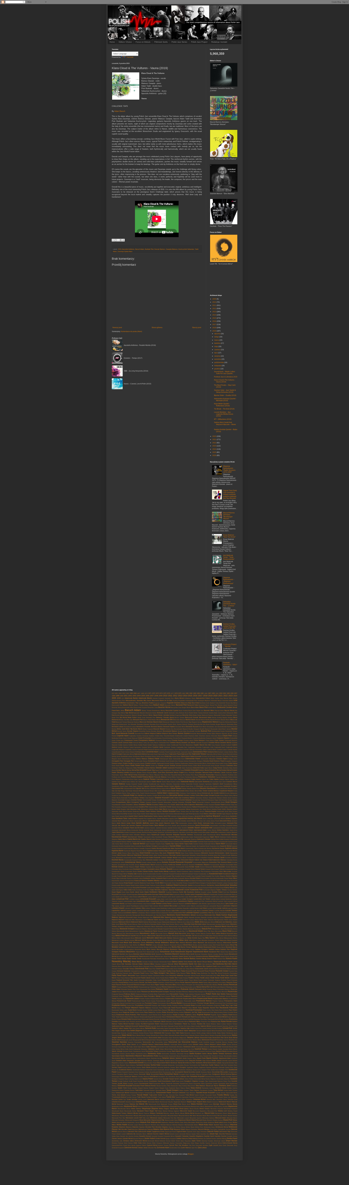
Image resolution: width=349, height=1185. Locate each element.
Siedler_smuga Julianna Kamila (206, 1033)
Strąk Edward (206, 1060)
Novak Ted (187, 956)
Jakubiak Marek (117, 821)
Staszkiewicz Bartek (187, 1056)
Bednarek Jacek (162, 713)
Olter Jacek (185, 966)
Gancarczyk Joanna (145, 781)
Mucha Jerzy (167, 947)
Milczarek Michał (140, 940)
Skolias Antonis (226, 1035)
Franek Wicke (171, 777)
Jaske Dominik (182, 828)
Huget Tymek (141, 813)
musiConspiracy (129, 949)
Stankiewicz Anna (141, 1053)
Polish (208, 994)
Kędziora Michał (142, 850)
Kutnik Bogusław (132, 894)
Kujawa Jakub (170, 887)
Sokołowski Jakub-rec (202, 1047)
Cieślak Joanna (123, 745)
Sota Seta (191, 1049)
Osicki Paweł (160, 968)
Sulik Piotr (223, 1065)
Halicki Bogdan (121, 809)
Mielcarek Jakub (153, 938)
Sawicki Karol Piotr (196, 1028)
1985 (202, 693)
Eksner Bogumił (147, 772)
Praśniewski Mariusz (204, 1001)
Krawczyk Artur (129, 880)
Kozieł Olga (115, 878)
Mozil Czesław (225, 945)
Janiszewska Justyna (185, 823)
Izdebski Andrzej (176, 816)
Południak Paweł (117, 996)
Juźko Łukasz (116, 834)
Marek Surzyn (225, 924)
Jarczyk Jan (116, 825)
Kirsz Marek (135, 853)
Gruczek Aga (196, 800)
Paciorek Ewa (232, 971)
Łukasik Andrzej (155, 912)
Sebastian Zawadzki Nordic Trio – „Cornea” (229, 604)
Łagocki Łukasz (232, 908)
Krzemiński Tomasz (182, 883)
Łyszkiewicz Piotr (205, 912)
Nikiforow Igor (159, 956)
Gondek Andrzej (219, 793)
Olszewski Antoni (148, 966)
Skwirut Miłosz (197, 1040)
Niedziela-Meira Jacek (187, 954)
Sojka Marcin (142, 1047)
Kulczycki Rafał (208, 887)
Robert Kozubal (228, 1012)
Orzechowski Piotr (141, 969)
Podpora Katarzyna (142, 994)
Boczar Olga (187, 722)
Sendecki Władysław (170, 1030)
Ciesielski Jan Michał (188, 742)
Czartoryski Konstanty (167, 749)
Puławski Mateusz (145, 1007)
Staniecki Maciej (221, 1051)
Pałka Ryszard (181, 973)
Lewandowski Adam (143, 901)
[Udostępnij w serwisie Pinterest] (123, 240)
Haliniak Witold (153, 809)
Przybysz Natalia (166, 1005)
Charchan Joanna (204, 736)
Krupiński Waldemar (140, 883)
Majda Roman (137, 917)
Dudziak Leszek (163, 765)
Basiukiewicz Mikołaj (158, 710)
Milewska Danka (152, 940)
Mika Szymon (210, 938)
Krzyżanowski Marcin (118, 885)
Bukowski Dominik (127, 733)
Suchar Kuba (156, 1065)
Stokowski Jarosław (133, 1060)
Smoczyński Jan (174, 1042)
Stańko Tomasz (218, 1053)
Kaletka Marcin (146, 839)
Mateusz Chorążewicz (194, 929)
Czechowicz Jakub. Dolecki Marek (205, 749)
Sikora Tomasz (145, 1035)
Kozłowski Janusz (149, 878)
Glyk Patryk (129, 791)
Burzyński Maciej (195, 733)
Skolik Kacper (130, 1037)
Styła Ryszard (120, 1065)
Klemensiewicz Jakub (222, 853)
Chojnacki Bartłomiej (198, 738)
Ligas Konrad (211, 903)
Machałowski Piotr (224, 912)
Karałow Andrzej (198, 844)
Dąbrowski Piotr (186, 754)
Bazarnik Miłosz (209, 710)
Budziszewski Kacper (218, 731)
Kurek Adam (126, 892)
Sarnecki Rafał (150, 1028)
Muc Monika (158, 947)
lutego (216, 337)
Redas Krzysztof (167, 1012)
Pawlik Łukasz (205, 978)
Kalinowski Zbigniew (190, 839)
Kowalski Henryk (180, 876)
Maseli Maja (115, 929)
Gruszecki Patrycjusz (207, 800)
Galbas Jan (233, 779)
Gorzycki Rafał (128, 795)
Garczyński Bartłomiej (202, 781)
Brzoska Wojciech (156, 731)
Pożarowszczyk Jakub (163, 1001)
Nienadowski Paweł (122, 956)
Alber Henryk (233, 698)
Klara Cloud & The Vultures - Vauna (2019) (224, 381)
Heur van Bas (190, 811)
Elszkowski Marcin (172, 772)
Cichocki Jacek (117, 742)
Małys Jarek (115, 924)
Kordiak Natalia (194, 867)
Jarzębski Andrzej (231, 825)
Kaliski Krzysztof (224, 839)
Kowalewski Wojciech (230, 874)
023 (113, 693)
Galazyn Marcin (224, 779)
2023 (214, 446)
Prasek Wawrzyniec (177, 1001)
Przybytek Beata (189, 1005)
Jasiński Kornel (172, 828)
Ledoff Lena (215, 896)
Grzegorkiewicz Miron (123, 802)
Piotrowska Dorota (174, 989)
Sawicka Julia (185, 1028)
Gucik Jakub (175, 804)
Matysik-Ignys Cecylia (175, 931)
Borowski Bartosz (157, 726)
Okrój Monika (188, 961)
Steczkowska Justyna (230, 1056)
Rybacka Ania (215, 1021)
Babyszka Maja (186, 703)
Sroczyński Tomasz (152, 1051)
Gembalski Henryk (162, 786)
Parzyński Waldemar (176, 975)
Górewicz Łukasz (189, 795)
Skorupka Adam (167, 1037)
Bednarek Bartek (151, 713)
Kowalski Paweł (200, 876)
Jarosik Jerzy (176, 825)
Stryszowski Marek (163, 1062)
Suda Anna (204, 1065)
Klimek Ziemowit (142, 855)
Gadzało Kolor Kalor (170, 779)
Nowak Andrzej (214, 956)
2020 (214, 436)
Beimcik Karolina (208, 713)
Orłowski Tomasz (117, 968)
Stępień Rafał (201, 1058)
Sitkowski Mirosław (174, 1035)
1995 (228, 693)
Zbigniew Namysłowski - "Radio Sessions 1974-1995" (229, 469)
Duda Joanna (232, 763)
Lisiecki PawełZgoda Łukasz (135, 906)
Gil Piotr (147, 788)
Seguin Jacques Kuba (122, 1030)
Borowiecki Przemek (143, 726)
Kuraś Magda (116, 892)
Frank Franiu (180, 777)
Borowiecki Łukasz (130, 726)
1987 (209, 693)
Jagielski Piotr (142, 818)
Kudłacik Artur (151, 887)
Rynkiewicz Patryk (180, 1024)
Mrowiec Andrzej (149, 947)
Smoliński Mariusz (221, 1042)
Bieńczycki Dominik (191, 717)
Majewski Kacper (218, 917)
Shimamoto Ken (159, 1033)
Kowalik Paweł (116, 876)
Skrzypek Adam (151, 1040)
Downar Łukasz (117, 763)
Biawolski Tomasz (231, 715)
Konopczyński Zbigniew (217, 864)
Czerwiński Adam (151, 752)
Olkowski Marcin (138, 966)
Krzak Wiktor (159, 883)
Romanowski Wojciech (174, 1017)
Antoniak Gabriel (227, 700)
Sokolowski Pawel (162, 1047)
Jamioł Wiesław (191, 821)
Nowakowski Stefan (176, 958)
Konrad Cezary (117, 867)
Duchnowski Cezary (222, 763)
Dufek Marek (197, 765)
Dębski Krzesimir (195, 756)
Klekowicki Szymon (207, 853)
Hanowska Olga (173, 809)
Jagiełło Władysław (163, 818)
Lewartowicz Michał (211, 901)
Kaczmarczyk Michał (213, 834)
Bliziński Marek (190, 719)
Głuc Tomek (203, 791)
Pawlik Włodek (225, 978)
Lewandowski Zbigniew (185, 901)
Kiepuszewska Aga (198, 850)
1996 (232, 693)
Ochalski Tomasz (147, 961)
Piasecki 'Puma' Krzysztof (124, 984)
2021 (214, 439)
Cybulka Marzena (123, 747)
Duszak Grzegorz (220, 765)
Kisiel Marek (155, 853)
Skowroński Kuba (206, 1037)
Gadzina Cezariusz (184, 779)
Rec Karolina (157, 1012)
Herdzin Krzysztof (168, 811)
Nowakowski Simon (163, 958)
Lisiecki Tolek (148, 906)
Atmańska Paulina (148, 703)
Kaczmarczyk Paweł (119, 837)
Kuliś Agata (119, 890)
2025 (214, 452)
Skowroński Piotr (218, 1037)
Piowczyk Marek (212, 989)
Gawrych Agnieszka (205, 784)
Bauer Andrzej (183, 710)
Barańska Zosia (153, 707)
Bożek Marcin (137, 729)
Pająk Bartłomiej (117, 973)
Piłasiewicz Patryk (231, 987)
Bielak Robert (132, 717)
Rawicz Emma (139, 1012)
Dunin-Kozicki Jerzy (208, 765)
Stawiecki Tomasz (217, 1056)
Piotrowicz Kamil (162, 989)
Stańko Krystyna (195, 1053)
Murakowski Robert (209, 947)
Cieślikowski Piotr (176, 745)
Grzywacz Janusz (132, 804)
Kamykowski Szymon (226, 841)
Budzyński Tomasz (231, 731)
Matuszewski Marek (123, 931)
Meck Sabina (216, 933)
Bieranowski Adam (205, 717)
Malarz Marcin (199, 919)
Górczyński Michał (176, 795)
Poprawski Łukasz (132, 998)
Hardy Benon (207, 809)
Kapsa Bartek (179, 844)
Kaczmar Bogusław (172, 834)
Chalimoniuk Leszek (181, 736)
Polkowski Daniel (231, 994)
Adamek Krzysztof (158, 698)
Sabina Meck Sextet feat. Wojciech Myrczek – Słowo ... (225, 424)
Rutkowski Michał (182, 1021)
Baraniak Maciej (117, 707)
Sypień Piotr (229, 1067)
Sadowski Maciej (144, 1026)
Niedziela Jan (160, 954)
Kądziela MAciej (231, 848)
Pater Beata (221, 975)
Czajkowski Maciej (231, 747)
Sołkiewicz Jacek (154, 1049)
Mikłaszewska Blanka (230, 938)
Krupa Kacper (128, 883)
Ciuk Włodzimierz (187, 745)
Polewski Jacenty (200, 994)
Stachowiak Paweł (187, 1051)
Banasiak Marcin (170, 705)
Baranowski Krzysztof (141, 707)
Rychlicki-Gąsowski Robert (150, 1024)
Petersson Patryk (163, 982)
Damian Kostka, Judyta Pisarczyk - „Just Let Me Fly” (230, 626)
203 (122, 698)
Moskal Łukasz (208, 945)
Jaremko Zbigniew (135, 825)
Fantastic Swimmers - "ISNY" (230, 664)
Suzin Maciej (146, 1067)
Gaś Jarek (222, 781)
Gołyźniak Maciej (195, 793)
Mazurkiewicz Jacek (147, 933)
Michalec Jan (190, 935)
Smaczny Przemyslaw (135, 1042)
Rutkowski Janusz (171, 1021)
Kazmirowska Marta (191, 848)
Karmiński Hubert (129, 846)
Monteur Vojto (128, 945)
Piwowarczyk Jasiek (134, 991)
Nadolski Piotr (225, 949)
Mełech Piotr (120, 936)
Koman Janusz (156, 862)
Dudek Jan (154, 765)
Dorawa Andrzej (183, 761)
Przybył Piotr (130, 1005)
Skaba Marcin (204, 1035)
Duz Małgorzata (128, 768)
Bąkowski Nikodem (139, 713)
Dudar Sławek (145, 765)
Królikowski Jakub (225, 880)
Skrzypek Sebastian (162, 1040)
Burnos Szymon (184, 733)
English (181, 772)
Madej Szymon (221, 915)
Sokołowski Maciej (227, 1047)
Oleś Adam (197, 964)
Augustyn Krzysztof (160, 703)
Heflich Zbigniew (227, 809)
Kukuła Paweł (180, 887)
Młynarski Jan (202, 942)
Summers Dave (232, 1065)
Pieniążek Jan (190, 984)
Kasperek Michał (225, 846)
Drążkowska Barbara (187, 763)
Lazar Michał (189, 896)
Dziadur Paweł (179, 770)
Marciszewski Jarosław (214, 924)
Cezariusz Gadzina (148, 736)
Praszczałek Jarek (189, 1001)
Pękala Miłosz (207, 982)
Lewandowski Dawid (157, 901)
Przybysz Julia (155, 1005)
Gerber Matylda (174, 786)
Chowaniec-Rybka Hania (163, 740)
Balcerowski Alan (117, 705)
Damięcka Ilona (212, 752)
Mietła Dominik (192, 938)
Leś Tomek (206, 899)
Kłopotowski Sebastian (188, 855)
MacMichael (200, 915)
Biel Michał (123, 717)
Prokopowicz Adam (230, 1001)
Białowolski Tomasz (220, 715)
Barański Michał (164, 707)
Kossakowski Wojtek (118, 871)
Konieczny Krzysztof (188, 864)
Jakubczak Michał (219, 818)
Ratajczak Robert (128, 1012)
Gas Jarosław (214, 781)
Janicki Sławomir (164, 823)
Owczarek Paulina (165, 971)
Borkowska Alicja (232, 724)
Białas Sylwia (197, 715)
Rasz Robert (233, 1010)
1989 (213, 693)
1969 (142, 693)
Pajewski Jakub (127, 973)
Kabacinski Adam (127, 834)
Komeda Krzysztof (168, 862)
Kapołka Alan (169, 844)
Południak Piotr (128, 996)
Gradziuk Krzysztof (162, 798)
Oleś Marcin (232, 964)
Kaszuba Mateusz (133, 848)
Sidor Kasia (180, 1033)
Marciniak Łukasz (201, 924)
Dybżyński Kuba (198, 768)
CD (231, 733)
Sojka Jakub (133, 1047)
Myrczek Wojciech (163, 949)
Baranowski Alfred (128, 707)
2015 (214, 318)
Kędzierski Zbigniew (130, 850)
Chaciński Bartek (169, 736)
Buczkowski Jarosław (193, 731)
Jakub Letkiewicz (208, 818)
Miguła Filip (201, 938)
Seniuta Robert (201, 1030)
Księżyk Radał (129, 885)
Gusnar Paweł (219, 804)
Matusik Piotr (206, 929)
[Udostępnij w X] (118, 240)
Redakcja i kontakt (219, 42)
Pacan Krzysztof (198, 971)
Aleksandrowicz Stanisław (134, 700)
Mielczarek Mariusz (165, 938)
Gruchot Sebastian (185, 800)
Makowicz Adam (176, 920)
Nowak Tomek (136, 958)
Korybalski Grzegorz (140, 869)
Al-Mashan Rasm (189, 698)
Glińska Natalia (186, 788)
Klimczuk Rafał (132, 855)
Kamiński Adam (178, 841)
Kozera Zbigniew (231, 876)
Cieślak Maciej (132, 745)
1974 (161, 693)
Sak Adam (164, 1026)
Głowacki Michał (138, 791)
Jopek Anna (233, 830)
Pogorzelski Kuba (163, 994)
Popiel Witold (201, 996)
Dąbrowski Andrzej (140, 754)
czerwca (217, 350)
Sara (133, 1028)
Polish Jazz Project (199, 42)
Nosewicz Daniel (177, 956)
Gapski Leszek (175, 781)
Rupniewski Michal (213, 1019)
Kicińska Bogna (164, 850)
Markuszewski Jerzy (175, 926)
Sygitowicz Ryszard (205, 1067)
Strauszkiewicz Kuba (181, 1060)
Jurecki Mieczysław (192, 832)
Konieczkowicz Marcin (147, 864)
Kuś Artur (226, 892)
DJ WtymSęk (233, 756)
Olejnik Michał (116, 964)
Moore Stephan (146, 945)
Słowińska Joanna (222, 1040)
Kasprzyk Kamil (122, 848)
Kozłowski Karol (161, 878)
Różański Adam (136, 1019)
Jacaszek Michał (199, 816)
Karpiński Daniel (204, 846)
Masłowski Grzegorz (127, 929)
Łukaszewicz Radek (166, 912)
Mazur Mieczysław (216, 931)
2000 (121, 696)
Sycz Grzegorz (181, 1067)
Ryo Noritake (192, 1024)
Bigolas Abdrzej (227, 717)
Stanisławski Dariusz (118, 1053)
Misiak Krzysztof (232, 940)
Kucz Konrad (128, 887)
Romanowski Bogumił (146, 1017)
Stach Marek (176, 1051)
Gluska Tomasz (232, 788)
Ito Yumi (234, 813)
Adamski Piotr (169, 698)
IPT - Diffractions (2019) (222, 419)
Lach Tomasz (124, 896)
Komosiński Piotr (214, 862)
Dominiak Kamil (164, 761)
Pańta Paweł (116, 975)
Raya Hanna (148, 1012)
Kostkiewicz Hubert (175, 871)
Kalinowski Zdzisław (203, 839)
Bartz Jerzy (120, 710)
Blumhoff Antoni (215, 719)
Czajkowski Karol (219, 747)
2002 (130, 696)
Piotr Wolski (151, 989)
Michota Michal (232, 935)
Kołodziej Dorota (232, 860)
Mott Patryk (216, 945)
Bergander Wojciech (130, 715)
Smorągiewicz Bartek (119, 1044)
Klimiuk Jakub (153, 855)
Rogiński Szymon (216, 1014)
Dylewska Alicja (227, 768)
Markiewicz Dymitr (123, 926)
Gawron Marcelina (166, 784)
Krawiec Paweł (164, 880)
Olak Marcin (197, 961)
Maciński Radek (161, 915)
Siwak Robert (184, 1035)
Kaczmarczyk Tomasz (135, 837)
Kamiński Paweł (202, 841)
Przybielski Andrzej (119, 1005)
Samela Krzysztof (216, 1026)
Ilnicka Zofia (208, 813)
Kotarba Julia (132, 874)
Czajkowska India (207, 747)
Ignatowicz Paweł (198, 813)
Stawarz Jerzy (198, 1056)
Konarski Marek (226, 862)
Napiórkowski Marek (200, 952)
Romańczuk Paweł (188, 1017)
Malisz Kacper (157, 922)
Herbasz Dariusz (156, 811)
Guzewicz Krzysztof (121, 807)
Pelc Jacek (134, 980)
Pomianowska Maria (140, 996)
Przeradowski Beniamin (189, 1003)
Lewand (120, 901)
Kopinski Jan (150, 867)
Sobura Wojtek (221, 1044)
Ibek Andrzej (169, 813)
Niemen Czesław (213, 954)
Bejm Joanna (218, 713)
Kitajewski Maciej (173, 853)
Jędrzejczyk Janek (160, 830)
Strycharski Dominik (136, 1063)
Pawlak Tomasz (183, 978)
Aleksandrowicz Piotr (118, 700)
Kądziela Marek (117, 851)
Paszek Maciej (200, 975)
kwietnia (217, 343)
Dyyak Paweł (159, 770)
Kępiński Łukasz (152, 850)
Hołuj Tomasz (233, 811)
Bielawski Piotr (150, 717)
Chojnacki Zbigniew (222, 738)
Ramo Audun (207, 1010)
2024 (214, 449)
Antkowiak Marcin (216, 700)
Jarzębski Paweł (128, 828)
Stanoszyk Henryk (183, 1053)
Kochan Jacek (219, 857)
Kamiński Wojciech (214, 841)
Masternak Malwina (141, 929)
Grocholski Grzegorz (124, 800)
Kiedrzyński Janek (175, 850)
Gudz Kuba (184, 804)
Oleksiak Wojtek (137, 964)
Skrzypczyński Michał (139, 1040)
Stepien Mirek (191, 1058)
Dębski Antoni (185, 756)
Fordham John (232, 775)
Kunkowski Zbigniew (209, 890)
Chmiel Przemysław (144, 738)
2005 (143, 696)
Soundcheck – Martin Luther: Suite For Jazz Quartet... (224, 372)
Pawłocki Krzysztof (122, 980)
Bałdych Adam (158, 705)
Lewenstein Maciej (118, 903)
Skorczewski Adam (155, 1037)
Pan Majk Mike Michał (215, 973)
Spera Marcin (233, 1049)
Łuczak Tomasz (231, 910)
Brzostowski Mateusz (170, 731)
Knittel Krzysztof (142, 857)
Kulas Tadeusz (198, 887)
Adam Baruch (119, 111)
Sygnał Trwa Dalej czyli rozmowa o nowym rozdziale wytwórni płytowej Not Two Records (230, 494)
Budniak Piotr (149, 249)
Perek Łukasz (202, 980)
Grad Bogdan (149, 798)
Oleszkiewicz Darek (186, 964)
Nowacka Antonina (202, 956)
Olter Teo (192, 966)
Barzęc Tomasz (147, 710)
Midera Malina (116, 938)
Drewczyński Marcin (200, 763)
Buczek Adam (182, 731)
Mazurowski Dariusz (161, 933)
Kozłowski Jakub (137, 878)
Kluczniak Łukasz (175, 855)
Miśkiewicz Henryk (153, 942)
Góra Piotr (165, 795)
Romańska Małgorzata (202, 1017)
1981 (187, 693)
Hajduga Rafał (219, 807)
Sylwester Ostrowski (218, 1067)
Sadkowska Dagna (118, 1026)
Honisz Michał (116, 813)
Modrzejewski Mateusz (215, 942)
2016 (214, 321)
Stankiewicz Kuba (154, 1053)
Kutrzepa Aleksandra (145, 894)
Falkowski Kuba (207, 772)
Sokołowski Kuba (215, 1047)
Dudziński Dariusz (187, 765)
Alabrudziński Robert (203, 698)
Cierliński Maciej (175, 742)
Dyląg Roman (217, 768)
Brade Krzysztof (148, 729)
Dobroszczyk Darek (166, 758)
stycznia (217, 334)
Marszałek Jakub (187, 926)
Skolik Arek (121, 1038)
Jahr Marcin (197, 818)
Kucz (113, 887)
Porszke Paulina (144, 998)
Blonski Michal (200, 719)
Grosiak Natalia (162, 800)
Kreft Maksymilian (183, 880)
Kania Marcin (119, 844)
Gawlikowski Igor (154, 784)
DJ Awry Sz (205, 756)
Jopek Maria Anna (118, 832)
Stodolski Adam (121, 1060)
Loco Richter (182, 906)
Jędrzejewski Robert (186, 830)
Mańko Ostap (161, 924)
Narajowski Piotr (214, 952)
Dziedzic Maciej (203, 770)
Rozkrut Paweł (116, 1019)
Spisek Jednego (117, 1051)
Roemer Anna (157, 1014)
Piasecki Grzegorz (139, 984)
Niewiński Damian (148, 956)
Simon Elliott (164, 1035)
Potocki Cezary (150, 1001)
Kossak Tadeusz (219, 869)
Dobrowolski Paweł (192, 759)
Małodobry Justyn (231, 922)
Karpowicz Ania (214, 846)
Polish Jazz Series (179, 42)
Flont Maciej (195, 775)
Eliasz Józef (157, 772)
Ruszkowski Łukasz (146, 1021)
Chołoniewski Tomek (131, 740)
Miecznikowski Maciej (127, 938)
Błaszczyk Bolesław (146, 722)
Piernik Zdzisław (223, 984)
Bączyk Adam (219, 710)
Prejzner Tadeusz (218, 1001)
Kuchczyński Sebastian (186, 249)
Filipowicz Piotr (158, 775)
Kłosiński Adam (212, 855)
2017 (214, 324)
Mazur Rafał (226, 931)
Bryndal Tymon (122, 731)
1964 (127, 693)
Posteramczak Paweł (138, 1001)
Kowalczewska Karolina (154, 874)
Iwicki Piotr (167, 816)
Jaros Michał (159, 825)
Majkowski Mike (130, 919)
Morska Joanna (198, 945)
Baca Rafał (195, 703)
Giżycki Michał (165, 788)
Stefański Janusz (168, 1058)
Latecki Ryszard (162, 896)
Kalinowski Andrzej (167, 839)
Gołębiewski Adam (173, 793)
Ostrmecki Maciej (213, 968)
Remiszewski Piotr (207, 1012)
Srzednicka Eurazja (165, 1051)
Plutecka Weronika (221, 991)
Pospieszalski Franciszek (173, 998)
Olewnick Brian (116, 966)
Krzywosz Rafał (232, 883)
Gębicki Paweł (184, 786)
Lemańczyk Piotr (122, 899)
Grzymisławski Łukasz (118, 804)
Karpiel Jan (195, 846)
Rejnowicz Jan (189, 1012)
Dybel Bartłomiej (187, 768)
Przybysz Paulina (177, 1005)
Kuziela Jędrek (190, 894)
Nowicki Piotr (221, 958)
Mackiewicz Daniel (174, 915)
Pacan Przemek (209, 971)
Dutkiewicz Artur (231, 765)
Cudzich (228, 745)
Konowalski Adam (231, 864)
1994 (224, 693)
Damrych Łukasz (223, 752)
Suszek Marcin (127, 1067)
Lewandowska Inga (129, 901)
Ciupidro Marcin (199, 745)
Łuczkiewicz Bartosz (130, 912)
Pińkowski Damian (126, 989)
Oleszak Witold (173, 964)
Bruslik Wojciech (205, 729)
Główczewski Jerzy (182, 791)
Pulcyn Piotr (120, 1007)
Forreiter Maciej (125, 777)
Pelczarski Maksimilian (145, 980)
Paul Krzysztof (135, 978)
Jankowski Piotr (232, 823)
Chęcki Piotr (227, 736)
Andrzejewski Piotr (191, 700)
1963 (123, 693)
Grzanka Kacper (227, 800)
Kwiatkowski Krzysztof (216, 894)
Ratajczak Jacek (117, 1012)
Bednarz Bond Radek (186, 713)
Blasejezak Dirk (167, 720)
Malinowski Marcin (124, 922)
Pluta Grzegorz (199, 991)
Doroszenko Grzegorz (196, 761)
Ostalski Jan (181, 968)
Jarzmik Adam (139, 828)
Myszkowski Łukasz (188, 949)
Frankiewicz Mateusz (191, 777)
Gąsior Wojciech (138, 786)
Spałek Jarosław (223, 1049)
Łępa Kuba (175, 910)
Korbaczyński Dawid (182, 867)
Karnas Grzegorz (152, 846)
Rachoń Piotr (214, 1007)
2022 (214, 443)
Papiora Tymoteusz (154, 975)
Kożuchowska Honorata (208, 878)
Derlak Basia (176, 756)
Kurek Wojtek (144, 892)
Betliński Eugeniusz (176, 715)
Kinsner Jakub (116, 853)
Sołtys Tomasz (173, 1049)
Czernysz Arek (140, 752)
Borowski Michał (180, 726)
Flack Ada (167, 775)
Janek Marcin (121, 823)
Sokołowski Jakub (189, 1047)
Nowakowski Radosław (149, 958)
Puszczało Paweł (169, 1007)
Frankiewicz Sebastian (206, 777)
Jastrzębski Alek (206, 828)
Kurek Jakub (134, 892)
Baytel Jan (199, 710)
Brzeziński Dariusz (145, 731)
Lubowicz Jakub (130, 908)
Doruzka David (208, 761)
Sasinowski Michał (174, 1028)
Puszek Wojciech (182, 1007)
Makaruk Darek (153, 919)
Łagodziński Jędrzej (118, 910)
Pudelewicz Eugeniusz (213, 1005)
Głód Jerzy (157, 791)
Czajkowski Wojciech (118, 749)
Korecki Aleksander (206, 867)
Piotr (134, 989)
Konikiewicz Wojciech (202, 864)
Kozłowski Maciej (172, 878)
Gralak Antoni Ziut (175, 798)
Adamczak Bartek (131, 698)
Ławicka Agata (155, 910)
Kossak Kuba (209, 869)
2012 (214, 308)
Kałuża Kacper (141, 841)
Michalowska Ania (200, 935)
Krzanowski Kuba (169, 883)
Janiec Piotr (174, 823)
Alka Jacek (147, 700)
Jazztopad (115, 830)
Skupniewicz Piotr (186, 1040)
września (217, 359)
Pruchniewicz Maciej (164, 1003)
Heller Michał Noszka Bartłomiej (129, 811)
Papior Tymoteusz (141, 975)
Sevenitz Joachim (126, 1033)
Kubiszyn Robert (172, 885)
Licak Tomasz (156, 903)
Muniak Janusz (197, 947)
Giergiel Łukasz (218, 786)
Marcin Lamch (179, 924)
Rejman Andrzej (179, 1012)
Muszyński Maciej (140, 949)
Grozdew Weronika (173, 800)
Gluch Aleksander (221, 788)
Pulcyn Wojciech (131, 1008)
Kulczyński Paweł (218, 887)
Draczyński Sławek (139, 763)
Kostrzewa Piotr (199, 871)
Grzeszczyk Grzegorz (203, 802)
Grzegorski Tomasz (138, 802)
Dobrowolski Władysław (208, 758)
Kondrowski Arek (123, 864)
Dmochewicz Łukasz (128, 758)
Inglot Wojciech (227, 813)
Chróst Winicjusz (199, 740)
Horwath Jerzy (132, 813)
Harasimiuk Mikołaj (184, 809)
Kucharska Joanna (213, 885)
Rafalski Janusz (142, 1010)
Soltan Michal (120, 1049)
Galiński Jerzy (116, 781)
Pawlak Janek (155, 978)
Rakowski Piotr (180, 1010)
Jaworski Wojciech (231, 828)
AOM (235, 700)
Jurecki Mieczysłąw (204, 832)
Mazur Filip (207, 931)
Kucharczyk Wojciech (199, 885)
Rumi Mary (204, 1019)
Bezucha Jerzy (187, 715)
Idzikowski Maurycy (180, 813)
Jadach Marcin (133, 818)
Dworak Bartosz (159, 249)
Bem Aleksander (228, 713)
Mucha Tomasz (186, 947)
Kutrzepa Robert (157, 894)
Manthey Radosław (151, 924)
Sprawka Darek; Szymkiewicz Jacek (134, 1051)
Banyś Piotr (213, 705)
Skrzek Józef (116, 1040)
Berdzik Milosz (119, 715)
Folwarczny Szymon (221, 775)
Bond (158, 724)
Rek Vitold (198, 1012)
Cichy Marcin (154, 742)
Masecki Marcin (221, 926)
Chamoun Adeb (193, 736)
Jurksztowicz (222, 832)
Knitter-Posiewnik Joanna (157, 857)
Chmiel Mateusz (132, 738)
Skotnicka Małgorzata (179, 1037)
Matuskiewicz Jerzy (218, 929)
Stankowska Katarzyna (169, 1053)
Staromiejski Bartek (118, 1056)
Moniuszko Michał (117, 945)
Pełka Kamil (157, 980)
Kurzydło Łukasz (206, 892)
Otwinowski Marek (153, 971)
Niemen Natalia (223, 954)
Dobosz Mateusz (141, 758)
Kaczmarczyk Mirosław (229, 834)
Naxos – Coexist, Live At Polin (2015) (137, 384)
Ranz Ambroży (223, 1010)
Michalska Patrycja (212, 935)
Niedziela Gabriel (138, 954)
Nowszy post (117, 327)
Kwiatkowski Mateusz (230, 894)
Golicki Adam (162, 793)
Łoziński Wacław (219, 910)
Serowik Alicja (116, 1033)
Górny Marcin (224, 795)
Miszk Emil (128, 942)
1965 (131, 693)
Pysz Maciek (192, 1007)
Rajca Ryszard (162, 1010)
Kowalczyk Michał (180, 874)
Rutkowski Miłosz (195, 1021)
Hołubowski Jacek (222, 811)
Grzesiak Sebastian (178, 802)
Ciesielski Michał (225, 742)
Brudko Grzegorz (194, 729)
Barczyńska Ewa (176, 707)
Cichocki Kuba (127, 742)
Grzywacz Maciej (145, 804)
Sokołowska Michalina (176, 1047)
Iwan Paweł (115, 816)
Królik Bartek (215, 880)
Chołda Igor (120, 740)
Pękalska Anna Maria (219, 982)
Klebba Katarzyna (195, 853)
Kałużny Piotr (159, 841)
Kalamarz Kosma (225, 837)
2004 (139, 696)
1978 (176, 693)
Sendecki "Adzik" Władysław (186, 1030)
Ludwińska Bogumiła (182, 908)
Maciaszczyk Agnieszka (124, 915)
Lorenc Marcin (190, 906)
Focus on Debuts (143, 42)
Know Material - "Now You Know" (229, 536)
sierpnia (217, 356)
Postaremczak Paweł (124, 1001)
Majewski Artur (158, 917)
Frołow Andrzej (232, 777)
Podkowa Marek (129, 994)
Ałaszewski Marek (158, 700)
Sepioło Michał (211, 1030)
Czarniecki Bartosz (154, 749)
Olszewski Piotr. (175, 966)
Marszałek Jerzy (198, 926)
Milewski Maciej (162, 940)
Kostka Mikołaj (163, 871)
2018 (214, 328)
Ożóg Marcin (176, 971)
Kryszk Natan (150, 883)
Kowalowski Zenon (139, 876)
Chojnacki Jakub (211, 738)
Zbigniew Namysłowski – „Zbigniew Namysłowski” (228, 580)
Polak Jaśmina (189, 994)
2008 (156, 696)
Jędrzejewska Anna (172, 830)
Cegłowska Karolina (135, 736)
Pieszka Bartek (133, 987)
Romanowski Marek (160, 1017)
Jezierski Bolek (148, 830)
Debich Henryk (222, 754)
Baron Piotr (203, 707)
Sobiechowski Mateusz (162, 1044)
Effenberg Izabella (123, 772)
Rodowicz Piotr (135, 1014)
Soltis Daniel (129, 1049)
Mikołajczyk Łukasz (118, 940)
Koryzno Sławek (166, 869)
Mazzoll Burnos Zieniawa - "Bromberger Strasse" (229, 516)
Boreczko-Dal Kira (199, 724)
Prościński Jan (139, 1003)
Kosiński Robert (190, 869)
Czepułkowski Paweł (118, 752)
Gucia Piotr (167, 804)
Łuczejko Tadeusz (117, 912)
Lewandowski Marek (170, 901)
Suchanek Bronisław (143, 1065)
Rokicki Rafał (124, 1017)
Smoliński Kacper (209, 1042)
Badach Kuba (214, 703)
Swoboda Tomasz (169, 1067)
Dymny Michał (131, 770)
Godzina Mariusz (213, 791)
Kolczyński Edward (187, 860)
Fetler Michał (128, 775)
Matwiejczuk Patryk (150, 931)
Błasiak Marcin (225, 719)
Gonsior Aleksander (231, 793)
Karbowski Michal (209, 844)
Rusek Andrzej (223, 1019)
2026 (214, 455)
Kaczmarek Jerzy (149, 837)
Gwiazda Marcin (154, 807)
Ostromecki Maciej (225, 968)
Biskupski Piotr (138, 719)
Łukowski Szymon (192, 913)
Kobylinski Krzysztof (193, 857)
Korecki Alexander (219, 867)
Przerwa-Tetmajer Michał (205, 1003)
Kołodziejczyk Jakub (118, 862)
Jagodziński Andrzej (185, 818)
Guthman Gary (229, 804)
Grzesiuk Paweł (190, 802)
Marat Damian (170, 924)
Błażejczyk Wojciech (169, 722)
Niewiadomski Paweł (136, 956)
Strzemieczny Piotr (189, 1062)
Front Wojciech (116, 779)
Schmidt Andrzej (217, 1028)
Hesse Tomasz (180, 811)
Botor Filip (129, 729)
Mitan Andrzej (180, 942)
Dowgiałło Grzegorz (231, 761)
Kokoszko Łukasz (152, 860)
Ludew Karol (171, 908)
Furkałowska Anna (127, 779)
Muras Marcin (221, 947)
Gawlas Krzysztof (131, 784)
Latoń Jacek (171, 896)
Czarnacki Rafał (142, 749)
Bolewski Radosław (137, 724)
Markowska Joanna (162, 926)
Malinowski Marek (137, 922)
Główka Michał (193, 791)
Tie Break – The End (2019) (224, 409)
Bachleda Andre (204, 703)
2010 (214, 302)
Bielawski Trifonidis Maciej (165, 717)
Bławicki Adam (158, 722)
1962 (120, 693)
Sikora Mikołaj (136, 1035)
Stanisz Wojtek (130, 1053)
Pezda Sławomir (185, 982)
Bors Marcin (203, 726)
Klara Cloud (184, 853)
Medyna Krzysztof (227, 933)
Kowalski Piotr (210, 876)
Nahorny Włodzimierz (127, 952)
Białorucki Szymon (207, 715)
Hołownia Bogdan (210, 811)
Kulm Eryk (146, 890)
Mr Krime (127, 947)
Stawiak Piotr (207, 1056)
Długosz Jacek (116, 758)
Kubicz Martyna (161, 885)
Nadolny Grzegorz (201, 949)
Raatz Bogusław (203, 1007)
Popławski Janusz (224, 996)
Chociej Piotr (177, 738)
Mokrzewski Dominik (230, 942)
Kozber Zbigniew (220, 876)
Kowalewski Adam (216, 874)
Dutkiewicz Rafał (117, 768)
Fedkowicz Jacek (219, 772)
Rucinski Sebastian (160, 1019)
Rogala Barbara (167, 1014)
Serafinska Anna (221, 1030)
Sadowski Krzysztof (131, 1026)
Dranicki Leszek (150, 763)
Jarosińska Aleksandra (187, 825)
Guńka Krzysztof (209, 804)
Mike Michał (219, 938)
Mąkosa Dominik (206, 933)
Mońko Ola (136, 945)
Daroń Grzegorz (117, 754)
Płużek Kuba (232, 992)
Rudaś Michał (182, 1019)
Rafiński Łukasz (153, 1010)
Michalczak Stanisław (178, 935)
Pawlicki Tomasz (194, 978)
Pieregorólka (199, 984)
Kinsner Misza (126, 853)
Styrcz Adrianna (131, 1065)
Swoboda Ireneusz (157, 1067)
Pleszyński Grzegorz (162, 991)
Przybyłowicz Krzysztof (143, 1005)
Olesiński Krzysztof (161, 964)
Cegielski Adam (122, 736)
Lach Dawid (115, 896)
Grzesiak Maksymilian (164, 802)
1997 (235, 693)
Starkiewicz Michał (231, 1053)
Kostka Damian (143, 871)
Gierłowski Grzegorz (230, 786)
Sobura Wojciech (210, 1044)
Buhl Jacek (116, 733)
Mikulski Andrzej (129, 940)
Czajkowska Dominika (194, 747)
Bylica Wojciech (217, 733)
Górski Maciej (116, 798)
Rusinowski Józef (123, 1021)
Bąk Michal (121, 713)
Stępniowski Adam (225, 1058)
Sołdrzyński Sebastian (140, 1049)
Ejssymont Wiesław (136, 772)
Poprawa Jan (121, 998)
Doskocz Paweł (219, 761)
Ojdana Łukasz (177, 962)
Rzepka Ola (201, 1024)
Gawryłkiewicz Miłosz (230, 784)
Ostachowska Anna (171, 968)
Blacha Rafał (147, 719)
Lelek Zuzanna (224, 896)
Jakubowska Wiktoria (140, 821)
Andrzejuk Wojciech (204, 700)
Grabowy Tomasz (139, 798)
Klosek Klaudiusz (163, 855)
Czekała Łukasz (222, 749)
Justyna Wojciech (231, 832)
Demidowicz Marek (138, 756)
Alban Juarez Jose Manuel (219, 698)
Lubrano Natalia (150, 908)
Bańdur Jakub (222, 705)
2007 (152, 696)
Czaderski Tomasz (169, 747)
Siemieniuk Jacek (231, 1033)
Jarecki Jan (125, 825)
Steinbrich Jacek (181, 1058)
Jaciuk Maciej (225, 816)
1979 (179, 693)
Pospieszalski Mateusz (220, 998)
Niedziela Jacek (150, 954)
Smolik (200, 1042)
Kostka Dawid (153, 871)
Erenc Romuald (189, 772)
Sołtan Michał (164, 1049)
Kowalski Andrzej (150, 876)
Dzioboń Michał (226, 770)
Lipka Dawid (229, 903)
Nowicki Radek (231, 958)
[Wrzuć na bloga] (115, 240)
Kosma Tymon (200, 869)
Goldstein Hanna (121, 793)
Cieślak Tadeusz (152, 745)
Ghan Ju (192, 786)
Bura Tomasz (173, 733)
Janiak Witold (130, 823)
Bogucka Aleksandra (225, 722)
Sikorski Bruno (155, 1035)
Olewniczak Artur (127, 966)
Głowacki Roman (148, 791)
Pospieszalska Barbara (157, 998)
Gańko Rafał (166, 781)
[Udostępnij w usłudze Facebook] (120, 240)
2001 (126, 696)
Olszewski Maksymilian (162, 966)
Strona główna (157, 327)
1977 (172, 693)
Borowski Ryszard (192, 726)
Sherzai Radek (148, 1033)
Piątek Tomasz (160, 984)
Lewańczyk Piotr (199, 901)
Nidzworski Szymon (118, 954)
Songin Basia (183, 1049)
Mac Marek (215, 912)
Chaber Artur (159, 736)
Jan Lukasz (206, 821)
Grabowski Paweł (126, 798)
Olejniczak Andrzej (220, 962)
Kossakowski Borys (231, 869)
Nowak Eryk (233, 956)
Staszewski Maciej (174, 1056)
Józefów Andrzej (147, 832)
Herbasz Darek (144, 811)
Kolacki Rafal (163, 860)
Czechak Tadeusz (189, 749)
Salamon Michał (205, 1026)
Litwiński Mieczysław (170, 906)
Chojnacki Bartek (186, 738)
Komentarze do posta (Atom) (131, 331)
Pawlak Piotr (173, 978)
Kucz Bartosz (119, 887)
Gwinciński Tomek (165, 807)
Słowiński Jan (233, 1040)
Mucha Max (176, 947)
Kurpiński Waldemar (172, 892)
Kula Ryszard (189, 887)
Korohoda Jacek (127, 869)
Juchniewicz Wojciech (171, 832)
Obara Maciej (137, 962)
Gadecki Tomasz (149, 779)
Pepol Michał (193, 980)
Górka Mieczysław (202, 795)
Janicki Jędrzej (142, 823)
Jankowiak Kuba (208, 823)
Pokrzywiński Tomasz (177, 994)
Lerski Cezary (176, 899)
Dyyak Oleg (151, 770)
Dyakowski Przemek (174, 768)
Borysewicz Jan (212, 726)
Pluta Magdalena (209, 991)
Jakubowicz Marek (128, 821)
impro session (217, 813)
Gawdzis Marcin (231, 781)
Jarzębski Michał (117, 828)
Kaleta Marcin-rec (134, 839)
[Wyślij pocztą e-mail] (113, 240)
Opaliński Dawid (211, 966)
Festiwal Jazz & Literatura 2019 (225, 377)
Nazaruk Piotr (233, 952)
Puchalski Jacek (200, 1005)
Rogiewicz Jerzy (190, 1014)
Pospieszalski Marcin (190, 998)
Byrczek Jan (226, 733)
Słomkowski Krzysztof (209, 1040)
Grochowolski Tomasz (150, 800)
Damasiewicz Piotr (200, 752)
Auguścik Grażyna (173, 703)
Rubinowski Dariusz (148, 1019)
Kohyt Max (142, 860)
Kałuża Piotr (150, 841)
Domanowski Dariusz (141, 761)
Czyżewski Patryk (174, 752)
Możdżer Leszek (118, 947)
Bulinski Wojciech (150, 733)
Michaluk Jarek (223, 935)
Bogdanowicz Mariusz (210, 722)
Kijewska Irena (209, 850)
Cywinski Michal (147, 747)
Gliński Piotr (195, 788)
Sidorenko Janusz (190, 1033)
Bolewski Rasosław (150, 724)
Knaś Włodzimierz (117, 857)
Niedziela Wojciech (172, 954)
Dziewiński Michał (215, 770)
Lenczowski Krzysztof (148, 899)
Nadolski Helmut (214, 949)
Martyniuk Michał (209, 926)
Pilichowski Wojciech (219, 987)
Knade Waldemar (231, 855)
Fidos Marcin (149, 775)
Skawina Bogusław (215, 1035)
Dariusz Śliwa (233, 752)
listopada (218, 366)
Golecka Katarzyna (151, 793)
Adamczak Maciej (145, 698)
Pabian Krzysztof (186, 971)
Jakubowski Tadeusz (167, 821)
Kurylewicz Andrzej (193, 892)
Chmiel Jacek (122, 738)
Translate (130, 57)
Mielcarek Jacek (140, 938)
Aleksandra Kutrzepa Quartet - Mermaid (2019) (225, 400)
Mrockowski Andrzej (137, 947)
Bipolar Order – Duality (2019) (225, 395)
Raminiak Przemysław (194, 1010)
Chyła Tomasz (219, 740)
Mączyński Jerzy (184, 933)
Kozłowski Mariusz (183, 878)
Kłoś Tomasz (222, 855)
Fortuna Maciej (148, 777)
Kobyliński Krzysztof (207, 857)
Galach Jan (205, 779)
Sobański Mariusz (148, 1044)
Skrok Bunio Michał (230, 1037)
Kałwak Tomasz (168, 841)
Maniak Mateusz (132, 924)
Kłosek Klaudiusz (201, 855)
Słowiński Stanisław (119, 1042)
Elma (163, 772)
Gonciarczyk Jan (207, 793)
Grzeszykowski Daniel (218, 802)
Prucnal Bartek (176, 1003)
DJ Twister (225, 756)
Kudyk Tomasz (161, 887)
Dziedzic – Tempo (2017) (133, 358)
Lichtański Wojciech (191, 903)
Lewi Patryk (128, 903)
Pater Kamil (229, 975)
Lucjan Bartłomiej (161, 908)
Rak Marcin (171, 1010)
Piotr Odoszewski (141, 989)
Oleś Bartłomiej (207, 964)
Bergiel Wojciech (143, 715)
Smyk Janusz (131, 1044)
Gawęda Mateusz (172, 249)
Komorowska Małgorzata (201, 862)
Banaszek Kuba (192, 705)
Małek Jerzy (199, 922)
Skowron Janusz (193, 1038)
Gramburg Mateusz (188, 798)
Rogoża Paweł (227, 1014)
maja (216, 346)
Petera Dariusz (153, 982)
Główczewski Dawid (168, 791)
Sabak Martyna (211, 1024)
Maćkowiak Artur (210, 915)
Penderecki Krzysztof (169, 980)
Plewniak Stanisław (176, 991)
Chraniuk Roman (177, 740)
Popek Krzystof (165, 996)
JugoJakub (182, 832)
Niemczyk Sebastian (201, 954)
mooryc (154, 945)
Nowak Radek (126, 958)
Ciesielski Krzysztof (202, 742)
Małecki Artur (190, 922)
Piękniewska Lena (190, 987)
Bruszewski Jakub (216, 729)
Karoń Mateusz (186, 846)
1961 (116, 693)
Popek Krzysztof (176, 996)
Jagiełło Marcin (151, 818)
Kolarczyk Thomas (174, 860)
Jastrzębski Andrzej (219, 828)
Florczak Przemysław (206, 775)
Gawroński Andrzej (179, 784)
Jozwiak (138, 832)
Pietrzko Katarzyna (168, 987)
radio (125, 1010)
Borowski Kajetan (169, 726)
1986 (205, 693)
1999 (117, 696)
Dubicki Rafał (211, 763)
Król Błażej (192, 880)
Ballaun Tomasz (139, 705)
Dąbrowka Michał (128, 754)
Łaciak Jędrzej (222, 908)
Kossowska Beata (131, 871)
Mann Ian (141, 924)
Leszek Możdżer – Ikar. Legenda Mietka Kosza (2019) (223, 414)
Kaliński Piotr (215, 839)
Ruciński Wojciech (172, 1019)
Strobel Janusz (216, 1060)
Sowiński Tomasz (201, 1049)
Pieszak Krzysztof (122, 987)
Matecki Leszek (152, 929)
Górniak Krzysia (214, 795)
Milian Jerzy (183, 940)
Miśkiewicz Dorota (139, 942)
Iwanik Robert (133, 816)
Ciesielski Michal (213, 742)
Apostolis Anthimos (128, 249)
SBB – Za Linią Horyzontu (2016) (136, 371)
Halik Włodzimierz (142, 809)
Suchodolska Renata (182, 1065)
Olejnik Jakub (232, 961)
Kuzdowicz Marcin (178, 894)
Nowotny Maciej (121, 961)
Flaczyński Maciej (176, 775)
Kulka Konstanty (137, 890)
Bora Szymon (177, 724)
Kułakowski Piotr (196, 890)
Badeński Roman (224, 703)
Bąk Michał (129, 713)
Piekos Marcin (181, 984)
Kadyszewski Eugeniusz (201, 837)
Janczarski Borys (225, 821)
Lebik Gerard (197, 896)
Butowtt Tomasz (206, 733)
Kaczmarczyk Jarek (200, 834)
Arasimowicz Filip (132, 703)
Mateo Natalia (183, 929)
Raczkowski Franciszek (228, 1008)
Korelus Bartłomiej (231, 867)
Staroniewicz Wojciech (133, 1056)
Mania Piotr (123, 924)
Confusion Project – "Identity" (229, 645)
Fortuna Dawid (136, 777)
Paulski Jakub (145, 978)
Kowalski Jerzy (190, 876)
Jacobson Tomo (121, 818)
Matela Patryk (173, 929)
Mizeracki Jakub (191, 942)
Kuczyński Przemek (139, 887)
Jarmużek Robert (148, 825)
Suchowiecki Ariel (195, 1065)
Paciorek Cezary (222, 971)
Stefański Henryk (156, 1058)
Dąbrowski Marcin (163, 754)
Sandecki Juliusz (117, 1028)
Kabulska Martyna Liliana (142, 834)
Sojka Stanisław (151, 1047)
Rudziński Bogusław (193, 1019)
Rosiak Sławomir (232, 1017)
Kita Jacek (163, 853)
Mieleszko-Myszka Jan (180, 938)
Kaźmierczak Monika (204, 848)
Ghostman (199, 786)
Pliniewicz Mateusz (188, 991)
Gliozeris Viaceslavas (208, 788)
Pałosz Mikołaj (191, 973)
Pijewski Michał (201, 987)
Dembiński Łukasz (126, 756)
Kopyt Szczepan (170, 867)
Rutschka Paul (205, 1021)
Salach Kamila (195, 1026)
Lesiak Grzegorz (187, 899)
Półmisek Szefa (161, 42)
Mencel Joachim (130, 935)
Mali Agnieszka (219, 919)
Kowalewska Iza (203, 874)
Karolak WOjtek (175, 846)
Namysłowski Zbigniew (183, 952)
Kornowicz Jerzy (117, 869)
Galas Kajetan (214, 779)
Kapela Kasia (160, 844)
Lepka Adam (160, 899)
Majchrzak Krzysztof (126, 917)
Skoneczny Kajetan (142, 1037)
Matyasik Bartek (163, 931)
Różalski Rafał (126, 1019)
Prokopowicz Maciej (118, 1003)
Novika (193, 956)
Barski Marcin (212, 707)
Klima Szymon (122, 855)
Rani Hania (215, 1010)
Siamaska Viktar (170, 1033)
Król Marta (199, 880)
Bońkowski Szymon (166, 724)
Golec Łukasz (131, 793)
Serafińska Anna (232, 1030)
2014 (214, 315)
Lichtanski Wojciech (178, 903)
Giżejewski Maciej (155, 788)
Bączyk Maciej (229, 710)
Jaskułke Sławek (193, 828)
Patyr (118, 978)
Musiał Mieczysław (117, 949)
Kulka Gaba (128, 890)
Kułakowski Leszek (182, 890)
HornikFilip (124, 813)
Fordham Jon (116, 777)
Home (112, 42)
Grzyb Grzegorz (231, 802)
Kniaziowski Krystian (130, 857)
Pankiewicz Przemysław (229, 973)
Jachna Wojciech (213, 816)
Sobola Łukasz (187, 1044)
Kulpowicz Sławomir (168, 890)
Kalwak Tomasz (131, 841)
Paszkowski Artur (210, 975)
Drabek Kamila (128, 763)
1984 (198, 693)
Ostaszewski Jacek (201, 968)
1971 (149, 693)
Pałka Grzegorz (159, 973)
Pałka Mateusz (171, 973)
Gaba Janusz (138, 779)
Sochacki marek (117, 1047)
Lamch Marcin (142, 896)
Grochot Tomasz (136, 800)
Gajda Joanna (196, 779)
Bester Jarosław (163, 715)
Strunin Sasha (123, 1062)
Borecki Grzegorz (187, 724)
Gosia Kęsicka (147, 795)
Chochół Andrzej (167, 738)
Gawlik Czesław (143, 784)
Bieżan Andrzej (217, 717)
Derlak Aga (168, 756)
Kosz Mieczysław (225, 871)
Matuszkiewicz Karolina (136, 931)
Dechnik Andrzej (232, 754)
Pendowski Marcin (182, 980)
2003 (134, 696)
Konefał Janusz (134, 864)
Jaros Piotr (167, 825)
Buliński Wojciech (162, 733)
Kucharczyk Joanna (185, 885)
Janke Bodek (197, 823)
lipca (216, 353)
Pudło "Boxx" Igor (227, 1005)
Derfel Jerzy (160, 756)
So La (139, 1044)
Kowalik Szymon (127, 876)
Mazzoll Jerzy (173, 933)
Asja (139, 703)
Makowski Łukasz (188, 919)
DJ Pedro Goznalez (216, 756)
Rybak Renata (226, 1021)
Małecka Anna (181, 922)
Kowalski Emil (161, 876)
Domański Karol (153, 761)
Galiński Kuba (125, 781)
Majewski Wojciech (118, 919)
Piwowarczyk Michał (148, 991)
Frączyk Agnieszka (222, 777)
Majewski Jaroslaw (194, 917)
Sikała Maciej (127, 1035)
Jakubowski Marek (154, 821)
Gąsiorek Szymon (150, 786)
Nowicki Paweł (212, 958)
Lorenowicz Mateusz (202, 906)
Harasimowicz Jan (196, 809)
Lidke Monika (202, 903)
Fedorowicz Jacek (117, 775)
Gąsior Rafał (128, 786)
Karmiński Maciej (140, 846)
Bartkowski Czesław (224, 707)
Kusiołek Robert (217, 892)
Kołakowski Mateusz (219, 860)
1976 (168, 693)
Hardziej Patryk (216, 809)
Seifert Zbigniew (136, 1031)
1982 (190, 693)
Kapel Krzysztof (150, 844)
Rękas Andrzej (218, 1012)
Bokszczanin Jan (124, 724)
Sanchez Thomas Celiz (230, 1026)
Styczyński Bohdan (228, 1062)
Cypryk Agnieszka (135, 747)
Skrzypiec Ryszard (175, 1040)
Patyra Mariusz (125, 978)
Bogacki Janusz (197, 722)
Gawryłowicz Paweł (118, 786)
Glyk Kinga (121, 791)
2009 (214, 299)
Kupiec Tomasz (221, 890)
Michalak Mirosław (166, 935)
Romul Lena (213, 1017)
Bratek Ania (170, 729)
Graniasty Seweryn (202, 798)
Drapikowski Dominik (163, 763)
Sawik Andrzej (206, 1028)
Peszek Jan (143, 982)
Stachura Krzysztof (199, 1051)
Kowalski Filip (170, 876)
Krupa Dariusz (119, 883)
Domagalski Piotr (117, 761)
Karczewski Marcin (231, 844)
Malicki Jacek (228, 919)
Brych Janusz (226, 729)
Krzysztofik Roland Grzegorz (197, 883)
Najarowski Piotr (141, 952)
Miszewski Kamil (117, 942)
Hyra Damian (161, 813)
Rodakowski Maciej (122, 1014)
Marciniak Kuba (189, 924)
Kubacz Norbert (140, 885)
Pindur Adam (116, 989)
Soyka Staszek (213, 1049)
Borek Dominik (210, 724)
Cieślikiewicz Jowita (164, 745)
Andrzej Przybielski (179, 700)
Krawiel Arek (173, 880)
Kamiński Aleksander (190, 841)
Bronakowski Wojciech (181, 729)
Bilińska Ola (122, 719)
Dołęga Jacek (232, 758)
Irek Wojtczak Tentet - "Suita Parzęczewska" (228, 557)
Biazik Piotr (115, 717)
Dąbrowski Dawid (152, 754)
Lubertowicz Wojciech (230, 906)
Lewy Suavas (147, 903)
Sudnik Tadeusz (214, 1065)
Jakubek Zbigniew (231, 818)
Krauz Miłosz (233, 878)
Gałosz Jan (134, 781)
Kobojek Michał (172, 857)
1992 (217, 693)
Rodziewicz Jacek (146, 1014)
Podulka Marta (153, 994)
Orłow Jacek (221, 966)
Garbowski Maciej (187, 782)
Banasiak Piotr (181, 705)
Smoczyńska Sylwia (161, 1042)
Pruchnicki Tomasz (151, 1003)
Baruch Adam (139, 249)
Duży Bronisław (138, 768)
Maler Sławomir (208, 919)
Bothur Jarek (121, 729)
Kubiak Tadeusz (150, 885)
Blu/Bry (207, 719)
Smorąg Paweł (232, 1042)
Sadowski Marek (155, 1026)
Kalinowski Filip (178, 839)
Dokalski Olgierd (222, 758)
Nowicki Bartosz (189, 958)
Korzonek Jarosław (179, 869)
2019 (119, 249)
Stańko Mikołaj (207, 1053)
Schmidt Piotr (227, 1028)
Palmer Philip (149, 973)
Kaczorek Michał (174, 837)
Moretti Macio (187, 945)
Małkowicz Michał (209, 922)
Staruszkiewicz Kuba (150, 1056)
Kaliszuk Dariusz (121, 841)
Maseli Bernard (232, 926)
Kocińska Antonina (231, 857)
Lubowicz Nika (140, 908)
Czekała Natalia (232, 749)
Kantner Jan (128, 844)
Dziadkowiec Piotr (169, 770)
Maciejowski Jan (150, 915)
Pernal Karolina (134, 982)
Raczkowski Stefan (118, 1010)
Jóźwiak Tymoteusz (158, 832)
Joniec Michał (211, 830)
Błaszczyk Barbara (133, 722)
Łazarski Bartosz (165, 910)
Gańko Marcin (156, 781)
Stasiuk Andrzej (164, 1056)
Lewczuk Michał (232, 901)
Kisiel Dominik (145, 853)
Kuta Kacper (123, 894)
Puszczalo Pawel (157, 1007)
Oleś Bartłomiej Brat (220, 964)
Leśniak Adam (215, 899)
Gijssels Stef (140, 788)
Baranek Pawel (232, 705)
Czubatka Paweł (164, 752)
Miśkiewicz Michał (168, 942)
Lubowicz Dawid (118, 908)
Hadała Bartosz (187, 807)
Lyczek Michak (212, 908)
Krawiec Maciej (153, 881)
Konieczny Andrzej (162, 864)
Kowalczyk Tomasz (192, 874)
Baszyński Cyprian (172, 710)
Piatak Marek (150, 984)
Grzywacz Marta (157, 804)
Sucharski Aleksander (168, 1065)
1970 (146, 693)
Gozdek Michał (157, 795)
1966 (135, 693)
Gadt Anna (159, 779)
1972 (153, 693)
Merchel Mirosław (141, 935)
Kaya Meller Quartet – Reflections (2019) (222, 405)
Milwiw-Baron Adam (195, 940)
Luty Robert (203, 908)
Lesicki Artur (198, 899)
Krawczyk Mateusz (140, 880)
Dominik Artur (174, 761)
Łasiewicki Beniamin (143, 910)
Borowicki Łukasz (118, 726)
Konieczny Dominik (174, 864)
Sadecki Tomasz (232, 1024)
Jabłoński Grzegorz (188, 816)
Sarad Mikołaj (140, 1028)
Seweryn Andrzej (138, 1033)
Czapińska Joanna (131, 749)
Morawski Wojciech (163, 945)
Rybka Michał (123, 1024)
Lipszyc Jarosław (120, 906)
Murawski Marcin (231, 947)
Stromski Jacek (227, 1060)
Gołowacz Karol (185, 793)
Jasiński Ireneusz (161, 828)
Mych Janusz (151, 949)
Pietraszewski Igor (144, 987)
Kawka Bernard (157, 848)
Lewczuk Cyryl (222, 901)
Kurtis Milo (182, 892)
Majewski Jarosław (207, 917)
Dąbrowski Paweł (175, 754)
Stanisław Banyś (232, 1051)
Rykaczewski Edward (167, 1024)
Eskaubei (198, 772)
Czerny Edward (130, 752)
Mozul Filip (233, 945)
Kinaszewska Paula (220, 850)
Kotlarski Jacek (141, 874)
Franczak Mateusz (160, 777)
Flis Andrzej (186, 775)
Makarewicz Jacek (141, 919)
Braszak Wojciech (160, 729)
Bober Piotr (179, 722)
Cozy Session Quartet (219, 745)
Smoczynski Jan (148, 1042)
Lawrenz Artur (180, 896)
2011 (214, 305)
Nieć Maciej (129, 954)
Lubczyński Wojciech (215, 906)
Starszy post (196, 327)
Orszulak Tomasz (129, 968)
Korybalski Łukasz (154, 869)
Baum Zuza (192, 710)
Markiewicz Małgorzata (136, 926)
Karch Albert (220, 844)
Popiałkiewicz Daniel (189, 996)
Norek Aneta (167, 956)
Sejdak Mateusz (148, 1030)
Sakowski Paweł (173, 1026)
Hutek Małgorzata (151, 813)
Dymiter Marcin (121, 770)
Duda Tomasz (125, 765)
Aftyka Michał (179, 698)
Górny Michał (233, 795)
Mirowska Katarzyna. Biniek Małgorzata (214, 940)
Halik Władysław (132, 809)
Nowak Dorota (224, 956)
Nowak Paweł (116, 958)
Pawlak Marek (164, 978)
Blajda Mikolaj (156, 719)
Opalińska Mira (200, 966)
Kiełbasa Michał (187, 850)
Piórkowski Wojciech (223, 989)
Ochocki (156, 961)
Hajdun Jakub (228, 807)
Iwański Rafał (143, 816)
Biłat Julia (130, 719)
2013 (214, 312)
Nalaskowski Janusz (153, 952)
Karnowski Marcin (163, 846)
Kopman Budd (159, 867)
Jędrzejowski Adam (200, 830)
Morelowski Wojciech (176, 945)
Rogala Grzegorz (178, 1014)
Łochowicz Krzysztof (185, 910)
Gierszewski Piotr (118, 788)
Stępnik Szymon (212, 1058)
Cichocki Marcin (138, 742)
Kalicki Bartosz (156, 839)
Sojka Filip (125, 1047)
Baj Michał (234, 703)
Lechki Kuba (207, 896)
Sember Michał (158, 1030)
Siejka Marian (221, 1033)
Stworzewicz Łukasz (215, 1062)
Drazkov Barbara (175, 763)
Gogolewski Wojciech (226, 791)
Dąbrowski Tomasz (199, 754)
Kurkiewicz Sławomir (157, 892)
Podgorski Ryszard (118, 994)
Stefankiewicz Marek (143, 1058)
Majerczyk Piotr (148, 917)
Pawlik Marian (214, 978)
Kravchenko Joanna (118, 880)
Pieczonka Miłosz (171, 984)
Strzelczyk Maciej (176, 1062)
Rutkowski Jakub (159, 1021)
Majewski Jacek (182, 917)
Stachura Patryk (210, 1051)
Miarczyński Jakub (153, 935)
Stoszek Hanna (170, 1060)
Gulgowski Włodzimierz (196, 804)
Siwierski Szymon (194, 1035)
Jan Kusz (200, 821)
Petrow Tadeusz (174, 982)
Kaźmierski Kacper (218, 848)
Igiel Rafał (189, 813)
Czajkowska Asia (181, 747)
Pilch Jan (210, 987)
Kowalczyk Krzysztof (168, 874)
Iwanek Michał (124, 816)
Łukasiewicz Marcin (144, 912)
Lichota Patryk (167, 903)
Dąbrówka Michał (212, 754)
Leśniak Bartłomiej (226, 899)
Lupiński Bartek (194, 908)
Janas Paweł (215, 821)
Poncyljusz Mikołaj (154, 996)
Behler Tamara (198, 713)
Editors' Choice (125, 42)
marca (216, 340)
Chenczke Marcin (216, 736)
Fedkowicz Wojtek (231, 772)
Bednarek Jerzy (174, 713)
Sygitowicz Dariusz (193, 1067)
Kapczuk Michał (139, 844)
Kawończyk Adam (168, 848)
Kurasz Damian (232, 890)
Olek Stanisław (126, 964)
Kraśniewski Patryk (222, 878)
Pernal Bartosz (123, 982)
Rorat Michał (222, 1017)
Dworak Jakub (161, 768)
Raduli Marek (132, 1010)
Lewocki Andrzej (137, 903)
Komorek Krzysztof (184, 862)
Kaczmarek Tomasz (161, 837)
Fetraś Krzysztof (139, 775)
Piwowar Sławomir (122, 991)
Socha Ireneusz (232, 1044)
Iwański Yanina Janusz (155, 816)
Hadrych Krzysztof (198, 807)
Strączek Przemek (195, 1060)
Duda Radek (116, 765)
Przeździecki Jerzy (231, 1003)
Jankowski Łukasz (220, 823)
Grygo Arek (218, 800)
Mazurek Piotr (121, 933)
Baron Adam (195, 707)
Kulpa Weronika (155, 890)
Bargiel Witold (186, 707)
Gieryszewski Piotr (129, 788)
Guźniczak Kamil (133, 807)
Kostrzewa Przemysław (211, 871)
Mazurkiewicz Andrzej (132, 933)
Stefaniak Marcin (131, 1058)
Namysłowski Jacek (167, 952)
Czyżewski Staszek (187, 752)
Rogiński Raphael (203, 1015)
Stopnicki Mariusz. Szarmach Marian (152, 1060)
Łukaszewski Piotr (179, 912)
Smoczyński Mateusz (190, 1042)
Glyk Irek (114, 791)
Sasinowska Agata (162, 1028)
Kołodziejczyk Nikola (133, 862)
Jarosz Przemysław (202, 825)
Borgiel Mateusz (221, 724)
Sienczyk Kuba (116, 1035)
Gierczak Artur (208, 786)
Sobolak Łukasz (198, 1044)
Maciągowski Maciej (138, 915)
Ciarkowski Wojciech (231, 740)
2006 (147, 696)
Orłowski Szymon (231, 966)
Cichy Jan (146, 742)
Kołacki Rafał (207, 860)
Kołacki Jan (198, 860)
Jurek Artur (214, 832)
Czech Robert (178, 749)
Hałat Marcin (163, 809)
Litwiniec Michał (158, 906)
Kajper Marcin (214, 837)
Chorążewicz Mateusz (146, 740)
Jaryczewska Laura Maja (218, 825)
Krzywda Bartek (211, 883)
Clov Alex (208, 745)
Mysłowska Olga (175, 949)
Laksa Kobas (133, 896)
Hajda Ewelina (209, 807)
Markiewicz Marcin (149, 926)
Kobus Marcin (182, 857)
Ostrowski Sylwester (124, 971)
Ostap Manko (190, 968)
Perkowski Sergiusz (214, 980)
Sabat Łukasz (221, 1024)
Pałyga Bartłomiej (201, 973)
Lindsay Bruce (220, 903)
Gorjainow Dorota (117, 795)
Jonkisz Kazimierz (223, 830)
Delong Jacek (116, 756)
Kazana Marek (180, 848)
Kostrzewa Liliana (187, 871)
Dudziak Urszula (175, 765)
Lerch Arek (168, 899)
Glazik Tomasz (176, 788)
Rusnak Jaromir (135, 1021)
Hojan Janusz (199, 811)
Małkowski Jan (220, 922)
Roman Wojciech (134, 1017)
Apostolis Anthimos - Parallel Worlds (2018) (140, 345)
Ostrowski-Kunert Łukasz (139, 971)
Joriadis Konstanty (130, 832)
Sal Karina (187, 1026)
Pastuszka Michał (189, 975)
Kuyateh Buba (168, 894)
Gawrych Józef (218, 784)
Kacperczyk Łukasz (158, 834)
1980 (183, 693)
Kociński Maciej (118, 860)
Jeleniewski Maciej (124, 830)
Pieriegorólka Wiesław (210, 984)
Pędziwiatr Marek (197, 982)
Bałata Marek (148, 705)
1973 (157, 693)
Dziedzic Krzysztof (191, 770)
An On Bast (168, 700)
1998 (113, 696)
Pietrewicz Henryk (155, 987)
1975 (164, 693)
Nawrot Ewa (224, 952)
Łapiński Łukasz (131, 910)
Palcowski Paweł (138, 973)
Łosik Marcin (197, 910)
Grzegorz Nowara (151, 802)
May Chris (185, 931)
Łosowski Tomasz (208, 910)
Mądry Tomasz (195, 933)
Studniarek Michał (201, 1062)
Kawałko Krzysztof (145, 848)
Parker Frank (164, 975)
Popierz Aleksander (212, 996)
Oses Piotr (152, 968)
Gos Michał (138, 795)
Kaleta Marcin (122, 839)
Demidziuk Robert (150, 756)
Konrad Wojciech (129, 867)
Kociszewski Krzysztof (131, 860)
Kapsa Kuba (188, 844)
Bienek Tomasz (179, 717)
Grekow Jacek (227, 798)
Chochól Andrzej (156, 738)
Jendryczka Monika (137, 830)
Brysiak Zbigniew (133, 731)
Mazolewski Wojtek (196, 931)
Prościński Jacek (129, 1003)
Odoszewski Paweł (165, 961)
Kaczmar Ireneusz (186, 834)
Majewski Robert (231, 917)
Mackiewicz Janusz (188, 915)
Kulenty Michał (229, 887)
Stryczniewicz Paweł (150, 1062)
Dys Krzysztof (141, 770)
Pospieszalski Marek (205, 998)
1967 (138, 693)
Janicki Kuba (153, 823)
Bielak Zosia (141, 717)
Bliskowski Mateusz (179, 719)
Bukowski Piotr (139, 733)
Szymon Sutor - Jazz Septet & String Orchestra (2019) (225, 391)
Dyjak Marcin (208, 768)
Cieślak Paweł (142, 745)
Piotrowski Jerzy (200, 989)
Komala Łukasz (146, 862)
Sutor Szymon (136, 1067)
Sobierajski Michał (176, 1044)
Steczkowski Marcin (118, 1058)
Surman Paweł (117, 1067)
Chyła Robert (209, 740)
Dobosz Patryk (153, 759)
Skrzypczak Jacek (126, 1040)
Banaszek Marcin (203, 705)
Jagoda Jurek (173, 818)
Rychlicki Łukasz (134, 1024)
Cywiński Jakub (157, 747)
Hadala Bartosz (176, 807)
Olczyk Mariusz (207, 961)
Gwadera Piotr (143, 807)
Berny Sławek (153, 715)
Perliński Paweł (226, 980)
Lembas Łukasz (134, 899)
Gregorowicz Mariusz (215, 798)
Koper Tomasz (140, 867)
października (219, 362)
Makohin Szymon (164, 919)
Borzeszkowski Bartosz (225, 726)
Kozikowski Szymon (126, 878)
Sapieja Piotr (128, 1028)
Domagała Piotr (129, 761)
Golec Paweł (140, 793)
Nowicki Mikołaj (201, 958)
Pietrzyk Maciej (179, 987)
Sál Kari (180, 1026)
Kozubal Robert (195, 878)
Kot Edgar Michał (122, 874)
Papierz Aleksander (128, 975)
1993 (220, 693)
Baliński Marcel (128, 705)
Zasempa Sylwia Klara (125, 251)
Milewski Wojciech (173, 940)
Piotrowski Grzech (187, 989)
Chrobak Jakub (188, 740)
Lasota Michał (152, 896)
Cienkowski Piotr (164, 742)
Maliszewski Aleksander (169, 922)
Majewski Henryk (171, 917)
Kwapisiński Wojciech (202, 894)
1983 (194, 693)
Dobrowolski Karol (179, 758)
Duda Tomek (135, 765)
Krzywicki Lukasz (222, 883)
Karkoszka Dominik (118, 846)
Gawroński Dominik (192, 784)
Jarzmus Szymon (150, 828)
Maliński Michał (148, 922)
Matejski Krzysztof (163, 929)
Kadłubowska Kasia (186, 837)
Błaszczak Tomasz (121, 722)
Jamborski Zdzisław (180, 821)
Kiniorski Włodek (232, 850)
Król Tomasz (207, 880)
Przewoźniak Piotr (219, 1003)
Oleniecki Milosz (149, 964)
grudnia (217, 369)
